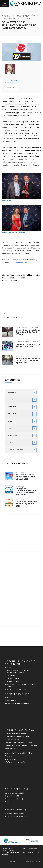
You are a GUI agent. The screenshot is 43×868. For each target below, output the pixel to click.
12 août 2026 (20, 486)
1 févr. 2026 (20, 327)
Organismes (11, 87)
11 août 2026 (20, 499)
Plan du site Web (15, 450)
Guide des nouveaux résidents (18, 737)
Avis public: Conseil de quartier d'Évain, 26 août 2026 (26, 477)
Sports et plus (9, 18)
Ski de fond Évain (24, 18)
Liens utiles (10, 748)
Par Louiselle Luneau (13, 80)
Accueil (7, 15)
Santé (11, 428)
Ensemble (12, 392)
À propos (9, 668)
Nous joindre (11, 759)
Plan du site (10, 700)
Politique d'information (16, 689)
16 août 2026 (20, 472)
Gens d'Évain (13, 407)
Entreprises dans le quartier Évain (17, 17)
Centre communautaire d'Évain (18, 742)
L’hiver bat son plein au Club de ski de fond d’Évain (28, 332)
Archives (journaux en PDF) (17, 703)
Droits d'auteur (12, 678)
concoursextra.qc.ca (18, 263)
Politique (12, 435)
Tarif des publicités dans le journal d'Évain (21, 685)
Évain (10, 399)
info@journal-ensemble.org (16, 810)
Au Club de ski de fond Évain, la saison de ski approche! (28, 361)
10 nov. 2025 (20, 341)
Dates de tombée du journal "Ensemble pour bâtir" (17, 672)
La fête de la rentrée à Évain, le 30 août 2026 (26, 503)
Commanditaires (12, 681)
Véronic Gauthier (31, 327)
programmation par (10, 852)
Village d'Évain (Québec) (15, 734)
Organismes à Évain (29, 15)
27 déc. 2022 (9, 82)
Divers (11, 442)
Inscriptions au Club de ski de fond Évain (28, 345)
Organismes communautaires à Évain (21, 745)
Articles (16, 15)
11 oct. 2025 (20, 356)
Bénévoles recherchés (15, 762)
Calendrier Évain (12, 739)
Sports (11, 421)
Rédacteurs (10, 675)
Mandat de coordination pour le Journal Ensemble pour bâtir (26, 491)
